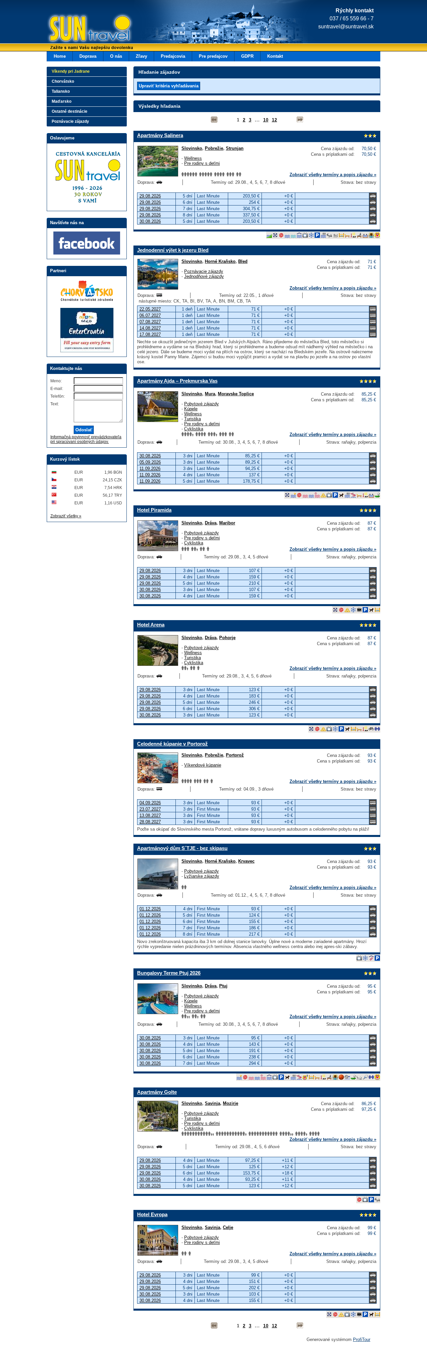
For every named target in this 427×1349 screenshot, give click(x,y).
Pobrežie (214, 148)
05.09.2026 (150, 462)
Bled (243, 261)
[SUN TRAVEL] (80, 31)
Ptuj (223, 985)
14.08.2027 (150, 328)
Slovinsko (191, 148)
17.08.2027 (150, 334)
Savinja (212, 1103)
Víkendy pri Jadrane (71, 71)
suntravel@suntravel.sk (346, 26)
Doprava (87, 56)
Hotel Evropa (152, 1214)
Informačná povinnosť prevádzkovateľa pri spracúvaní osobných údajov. (85, 439)
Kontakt (275, 56)
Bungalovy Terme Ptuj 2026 (168, 973)
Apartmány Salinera (160, 135)
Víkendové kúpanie (202, 765)
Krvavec (246, 861)
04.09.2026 (150, 802)
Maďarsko (61, 101)
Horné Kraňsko (220, 261)
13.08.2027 (150, 815)
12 (274, 119)
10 (266, 119)
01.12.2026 (150, 908)
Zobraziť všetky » (65, 516)
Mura (210, 393)
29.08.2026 (150, 195)
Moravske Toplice (236, 393)
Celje (228, 1227)
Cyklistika (193, 428)
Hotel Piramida (154, 510)
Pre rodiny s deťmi (202, 163)
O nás (116, 56)
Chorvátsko (63, 81)
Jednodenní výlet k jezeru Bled (172, 250)
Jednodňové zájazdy (204, 276)
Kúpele (190, 408)
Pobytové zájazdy (201, 403)
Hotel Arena (150, 624)
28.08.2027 (150, 821)
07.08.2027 (150, 321)
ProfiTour (361, 1339)
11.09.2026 (149, 468)
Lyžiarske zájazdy (201, 876)
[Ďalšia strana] (300, 119)
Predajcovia (173, 56)
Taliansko (61, 91)
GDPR (247, 56)
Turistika (192, 418)
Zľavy (141, 56)
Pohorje (227, 637)
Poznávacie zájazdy (203, 271)
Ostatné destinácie (69, 111)
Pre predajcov (213, 56)
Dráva (211, 522)
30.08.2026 (150, 221)
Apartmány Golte (157, 1092)
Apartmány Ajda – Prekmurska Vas (177, 381)
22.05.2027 (150, 309)
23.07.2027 (150, 809)
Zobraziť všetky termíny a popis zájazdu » (333, 174)
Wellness (193, 158)
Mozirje (230, 1103)
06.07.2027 (150, 315)
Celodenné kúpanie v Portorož (172, 744)
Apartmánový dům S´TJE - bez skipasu (182, 848)
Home (60, 56)
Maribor (227, 522)
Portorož (235, 755)
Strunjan (235, 148)
